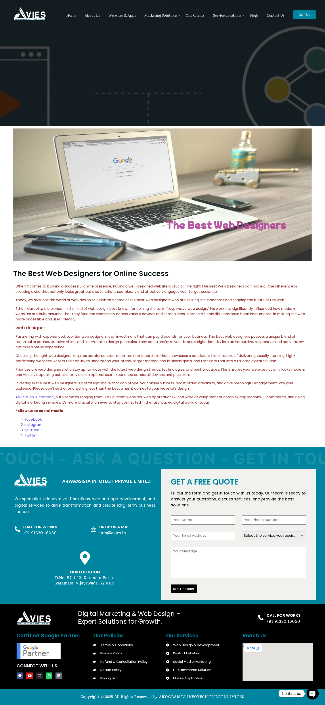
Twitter (30, 435)
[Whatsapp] (49, 675)
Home (71, 15)
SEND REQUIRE (184, 589)
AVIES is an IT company (35, 397)
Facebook (33, 419)
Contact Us (276, 15)
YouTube (31, 430)
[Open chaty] (313, 693)
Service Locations (227, 15)
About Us (92, 15)
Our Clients (195, 15)
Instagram (34, 424)
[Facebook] (20, 675)
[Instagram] (39, 675)
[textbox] (270, 535)
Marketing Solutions (160, 15)
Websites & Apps (122, 15)
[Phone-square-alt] (58, 675)
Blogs (254, 15)
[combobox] (274, 535)
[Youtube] (29, 675)
